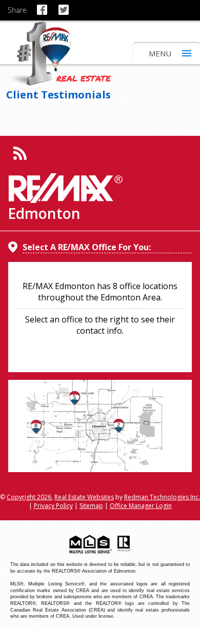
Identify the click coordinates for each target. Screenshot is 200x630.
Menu (160, 53)
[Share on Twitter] (65, 5)
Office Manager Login (141, 505)
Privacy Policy (53, 505)
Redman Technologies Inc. (162, 497)
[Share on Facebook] (44, 5)
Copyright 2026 (29, 497)
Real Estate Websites (84, 497)
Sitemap (91, 505)
